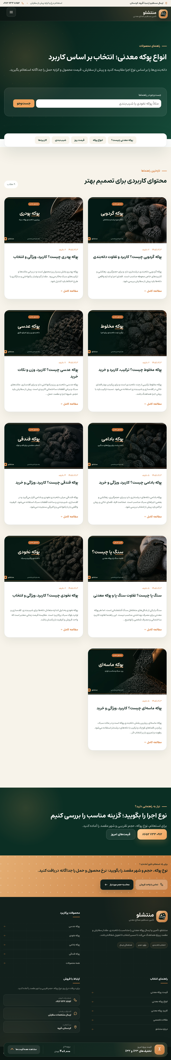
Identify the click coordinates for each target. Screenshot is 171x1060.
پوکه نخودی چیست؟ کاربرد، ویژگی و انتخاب (45, 595)
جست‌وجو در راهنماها (150, 95)
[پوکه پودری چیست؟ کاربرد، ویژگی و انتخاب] (43, 220)
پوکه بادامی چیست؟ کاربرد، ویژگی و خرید (130, 482)
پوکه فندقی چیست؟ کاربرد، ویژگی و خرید (46, 482)
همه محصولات (73, 963)
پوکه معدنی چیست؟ (122, 140)
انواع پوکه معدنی (160, 1001)
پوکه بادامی (74, 945)
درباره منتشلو (162, 1029)
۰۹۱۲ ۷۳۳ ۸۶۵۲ (152, 834)
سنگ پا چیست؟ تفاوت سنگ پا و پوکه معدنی (127, 595)
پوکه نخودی (74, 935)
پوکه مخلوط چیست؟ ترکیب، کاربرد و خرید (130, 370)
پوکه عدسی (74, 926)
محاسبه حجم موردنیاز (120, 885)
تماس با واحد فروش (148, 885)
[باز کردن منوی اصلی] (11, 12)
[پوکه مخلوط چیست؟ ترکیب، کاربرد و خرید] (127, 333)
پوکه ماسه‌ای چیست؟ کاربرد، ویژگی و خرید (129, 708)
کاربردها (42, 140)
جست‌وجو (23, 103)
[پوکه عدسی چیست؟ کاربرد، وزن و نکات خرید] (43, 333)
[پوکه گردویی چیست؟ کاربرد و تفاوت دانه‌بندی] (127, 220)
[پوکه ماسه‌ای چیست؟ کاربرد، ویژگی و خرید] (127, 671)
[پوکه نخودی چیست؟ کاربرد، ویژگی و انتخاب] (43, 559)
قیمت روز (79, 140)
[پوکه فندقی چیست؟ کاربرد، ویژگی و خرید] (43, 446)
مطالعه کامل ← (153, 291)
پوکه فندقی (74, 954)
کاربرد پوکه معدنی (159, 1011)
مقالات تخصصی (160, 1020)
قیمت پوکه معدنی (159, 992)
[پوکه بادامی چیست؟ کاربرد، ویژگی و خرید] (127, 446)
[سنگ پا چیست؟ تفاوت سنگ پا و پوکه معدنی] (127, 559)
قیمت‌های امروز (120, 834)
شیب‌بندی (60, 140)
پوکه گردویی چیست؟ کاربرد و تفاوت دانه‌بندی (127, 257)
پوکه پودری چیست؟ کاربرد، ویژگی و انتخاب (45, 257)
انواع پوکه (98, 140)
